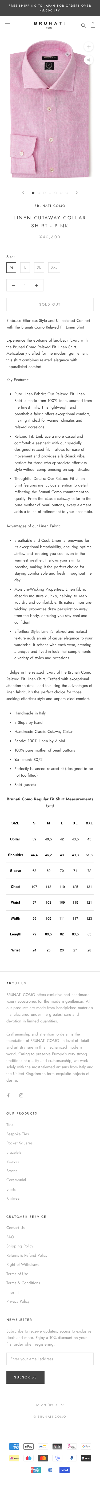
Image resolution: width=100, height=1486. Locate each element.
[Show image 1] (33, 193)
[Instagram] (21, 1095)
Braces (11, 1171)
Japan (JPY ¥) (47, 1405)
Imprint (12, 1292)
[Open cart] (93, 25)
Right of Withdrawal (23, 1264)
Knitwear (13, 1198)
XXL (54, 267)
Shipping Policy (19, 1246)
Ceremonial (16, 1180)
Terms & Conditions (23, 1283)
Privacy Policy (18, 1301)
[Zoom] (88, 46)
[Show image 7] (67, 193)
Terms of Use (17, 1274)
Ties (9, 1125)
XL (39, 267)
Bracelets (13, 1152)
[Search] (83, 25)
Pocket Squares (19, 1143)
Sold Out (50, 304)
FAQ (10, 1237)
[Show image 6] (61, 193)
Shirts (11, 1189)
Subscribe (25, 1377)
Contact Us (15, 1228)
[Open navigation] (7, 25)
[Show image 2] (39, 193)
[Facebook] (8, 1095)
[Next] (77, 192)
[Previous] (23, 192)
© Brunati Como (50, 1416)
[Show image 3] (44, 193)
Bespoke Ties (17, 1134)
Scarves (12, 1161)
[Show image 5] (55, 193)
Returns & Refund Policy (26, 1255)
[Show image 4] (50, 193)
